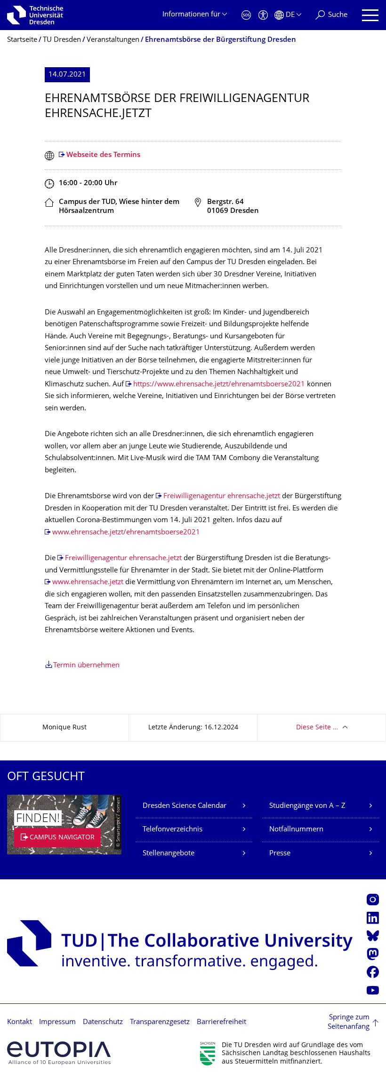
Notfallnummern (296, 829)
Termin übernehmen (86, 665)
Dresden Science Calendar (184, 806)
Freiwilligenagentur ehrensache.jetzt (221, 496)
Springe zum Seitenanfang (349, 1022)
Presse (279, 853)
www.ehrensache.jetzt (87, 582)
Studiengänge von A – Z (307, 806)
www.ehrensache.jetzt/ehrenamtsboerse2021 (126, 532)
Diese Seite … (317, 728)
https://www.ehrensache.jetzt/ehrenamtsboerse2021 (219, 384)
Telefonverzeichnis (172, 829)
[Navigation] (370, 15)
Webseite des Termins (103, 155)
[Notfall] (246, 15)
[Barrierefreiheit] (263, 15)
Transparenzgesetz (160, 1022)
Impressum (57, 1022)
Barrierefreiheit (221, 1022)
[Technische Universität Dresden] (35, 15)
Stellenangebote (168, 853)
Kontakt (19, 1022)
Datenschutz (103, 1022)
